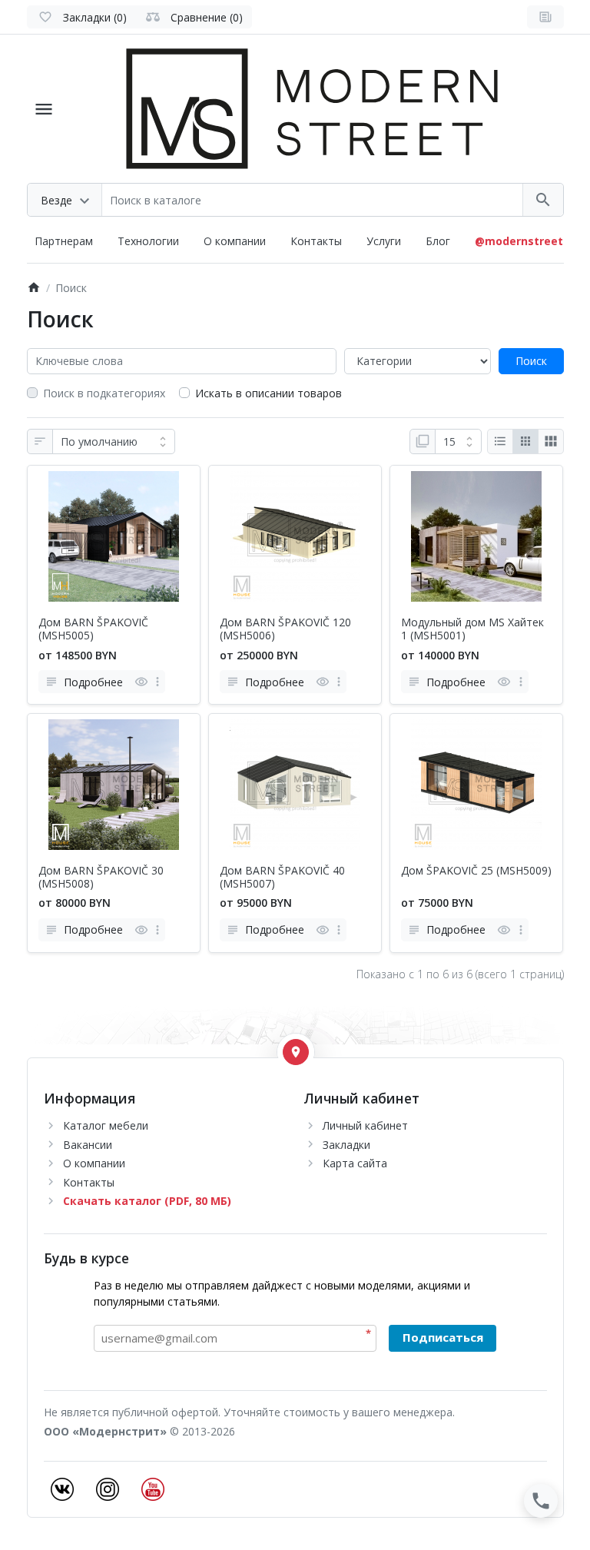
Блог (438, 241)
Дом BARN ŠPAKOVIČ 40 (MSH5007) (282, 878)
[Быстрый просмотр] (141, 681)
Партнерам (64, 241)
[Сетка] (525, 442)
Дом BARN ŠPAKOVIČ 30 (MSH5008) (101, 878)
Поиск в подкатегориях (104, 393)
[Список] (500, 442)
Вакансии (87, 1144)
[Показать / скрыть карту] (296, 1052)
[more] (157, 681)
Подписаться (443, 1337)
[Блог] (545, 16)
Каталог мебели (105, 1125)
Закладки (346, 1144)
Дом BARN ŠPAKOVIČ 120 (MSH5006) (285, 629)
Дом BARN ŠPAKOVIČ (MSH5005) (93, 629)
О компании (235, 241)
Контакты (316, 241)
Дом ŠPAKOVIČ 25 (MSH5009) (476, 871)
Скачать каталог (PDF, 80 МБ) (147, 1200)
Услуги (383, 241)
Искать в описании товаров (268, 393)
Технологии (148, 241)
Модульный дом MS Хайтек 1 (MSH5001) (472, 629)
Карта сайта (355, 1163)
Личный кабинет (365, 1125)
